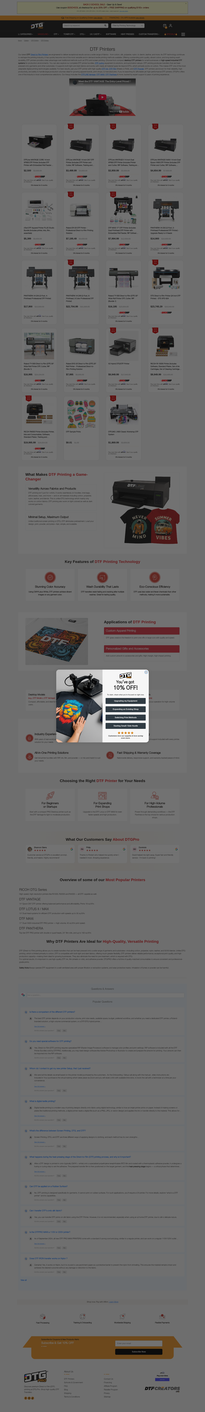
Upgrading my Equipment (125, 701)
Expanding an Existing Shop (126, 709)
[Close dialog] (146, 672)
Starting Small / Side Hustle (126, 726)
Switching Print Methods (126, 718)
